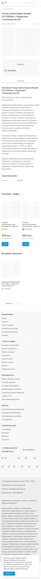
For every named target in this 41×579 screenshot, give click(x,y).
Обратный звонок (28, 450)
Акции (4, 318)
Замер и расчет (8, 362)
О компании (6, 429)
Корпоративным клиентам (11, 416)
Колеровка (6, 355)
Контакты (5, 440)
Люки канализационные (10, 399)
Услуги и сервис (8, 341)
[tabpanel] (20, 134)
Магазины (5, 433)
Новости (5, 322)
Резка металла (7, 359)
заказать (20, 64)
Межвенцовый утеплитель (12, 389)
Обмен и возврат (8, 352)
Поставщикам (7, 419)
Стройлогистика (9, 426)
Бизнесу (5, 405)
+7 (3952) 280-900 (9, 448)
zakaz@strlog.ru (8, 451)
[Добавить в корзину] (5, 244)
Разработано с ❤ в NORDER (12, 493)
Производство (8, 375)
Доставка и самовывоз (10, 345)
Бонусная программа (10, 332)
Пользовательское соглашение (14, 485)
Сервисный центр (8, 369)
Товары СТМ (6, 396)
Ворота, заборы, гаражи (11, 379)
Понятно (9, 573)
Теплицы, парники (8, 382)
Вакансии (5, 436)
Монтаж (5, 366)
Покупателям (7, 314)
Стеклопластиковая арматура (13, 393)
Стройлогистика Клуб (10, 328)
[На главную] (11, 3)
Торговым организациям (11, 413)
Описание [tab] (20, 81)
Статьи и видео (7, 325)
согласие (11, 567)
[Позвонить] (27, 3)
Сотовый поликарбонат (10, 386)
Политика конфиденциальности (13, 489)
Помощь (5, 335)
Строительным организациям (13, 409)
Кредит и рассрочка (9, 349)
